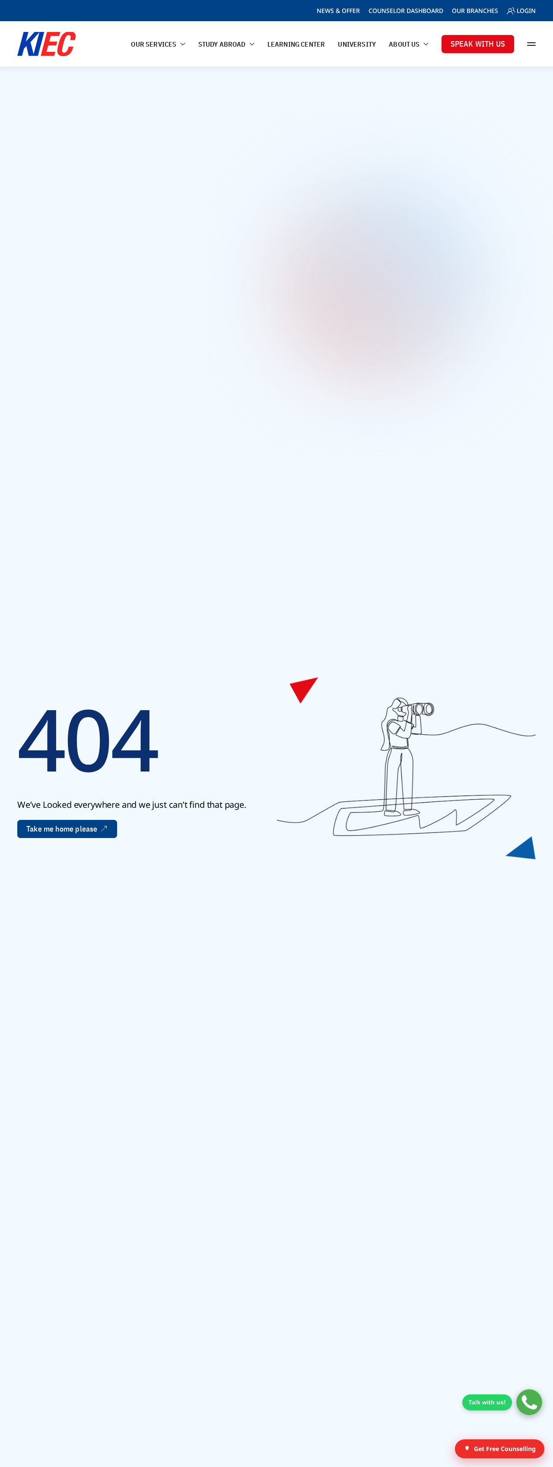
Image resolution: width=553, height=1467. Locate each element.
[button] (531, 44)
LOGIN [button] (526, 10)
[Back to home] (46, 44)
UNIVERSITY (357, 44)
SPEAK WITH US (478, 44)
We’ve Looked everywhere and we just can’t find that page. (131, 804)
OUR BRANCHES (475, 10)
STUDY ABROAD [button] (222, 44)
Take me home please (61, 829)
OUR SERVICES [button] (153, 44)
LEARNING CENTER (296, 44)
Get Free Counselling (505, 1448)
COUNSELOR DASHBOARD (406, 10)
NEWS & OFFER (338, 10)
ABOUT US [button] (404, 44)
